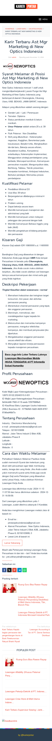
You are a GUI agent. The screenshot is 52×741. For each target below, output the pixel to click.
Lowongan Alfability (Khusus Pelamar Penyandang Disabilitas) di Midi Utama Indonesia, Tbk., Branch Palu (33, 601)
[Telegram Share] (19, 570)
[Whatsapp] (24, 570)
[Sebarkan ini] (4, 570)
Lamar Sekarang (12, 542)
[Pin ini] (14, 570)
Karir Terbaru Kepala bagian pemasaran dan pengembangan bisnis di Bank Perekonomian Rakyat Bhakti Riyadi (12, 634)
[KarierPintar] (26, 6)
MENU (45, 19)
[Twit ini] (9, 570)
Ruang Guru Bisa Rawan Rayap (32, 584)
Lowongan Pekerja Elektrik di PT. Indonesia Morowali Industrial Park (34, 613)
